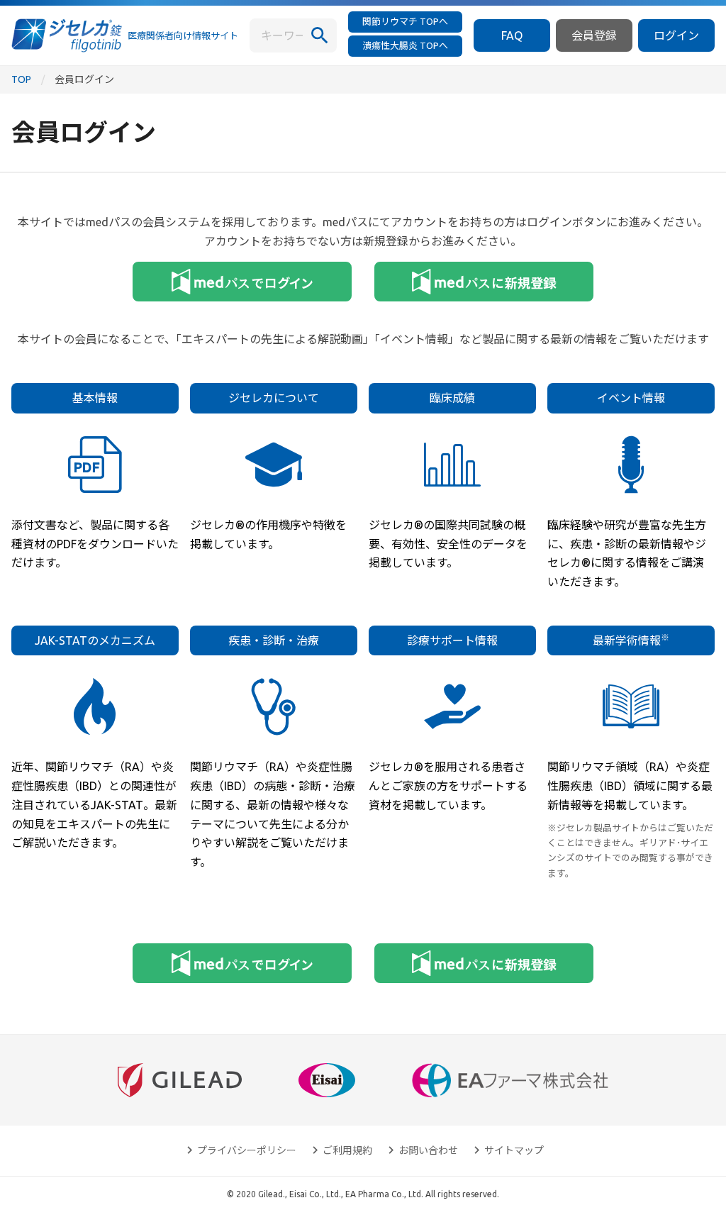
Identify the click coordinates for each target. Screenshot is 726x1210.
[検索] (320, 35)
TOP (21, 79)
